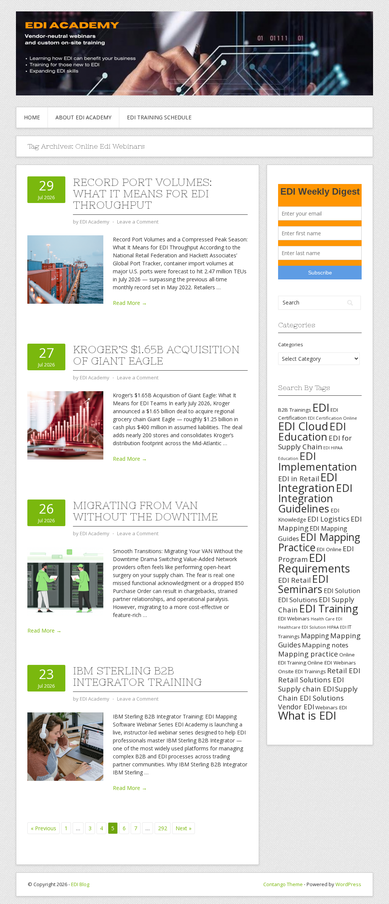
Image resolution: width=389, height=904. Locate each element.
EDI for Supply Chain (315, 442)
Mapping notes (325, 645)
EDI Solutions (298, 599)
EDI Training (328, 608)
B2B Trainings (294, 409)
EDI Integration (307, 482)
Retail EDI (343, 671)
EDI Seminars (303, 584)
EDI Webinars (294, 618)
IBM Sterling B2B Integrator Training (137, 676)
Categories (290, 344)
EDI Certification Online (332, 418)
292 (162, 828)
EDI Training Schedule (159, 117)
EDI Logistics (328, 518)
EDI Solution (342, 590)
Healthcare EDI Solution (302, 627)
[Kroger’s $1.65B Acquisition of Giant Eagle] (65, 424)
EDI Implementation (317, 461)
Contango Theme (283, 884)
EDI (320, 407)
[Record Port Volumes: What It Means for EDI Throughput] (65, 269)
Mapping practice (308, 653)
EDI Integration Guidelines (315, 498)
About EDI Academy (83, 117)
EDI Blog (80, 884)
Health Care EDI (326, 619)
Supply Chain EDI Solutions (317, 693)
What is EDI (307, 715)
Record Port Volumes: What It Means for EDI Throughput (142, 193)
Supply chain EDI (306, 688)
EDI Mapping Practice (319, 542)
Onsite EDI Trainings (302, 671)
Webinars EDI (331, 707)
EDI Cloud (303, 426)
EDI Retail (294, 580)
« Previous (43, 828)
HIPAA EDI (336, 627)
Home (32, 117)
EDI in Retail (298, 478)
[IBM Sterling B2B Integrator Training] (65, 746)
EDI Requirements (314, 563)
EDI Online (329, 549)
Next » (183, 828)
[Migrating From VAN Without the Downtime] (65, 580)
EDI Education (312, 431)
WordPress (348, 884)
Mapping (315, 635)
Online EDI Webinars (331, 662)
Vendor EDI (296, 706)
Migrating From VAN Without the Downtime (145, 511)
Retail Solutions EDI (311, 679)
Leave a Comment (137, 221)
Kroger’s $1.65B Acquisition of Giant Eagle (156, 355)
